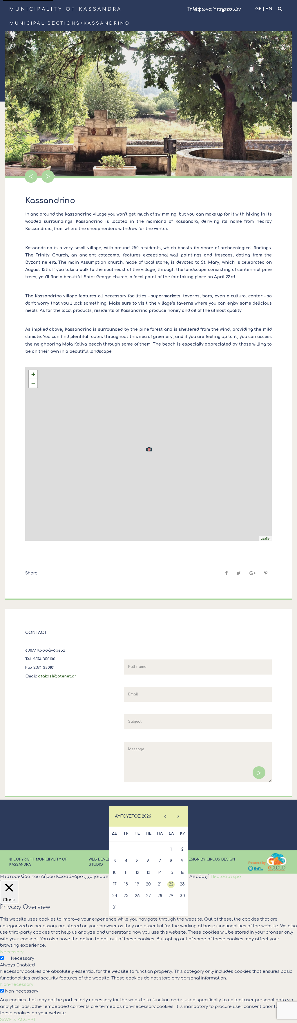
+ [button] (33, 374)
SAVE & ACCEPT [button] (18, 1019)
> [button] (48, 176)
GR (258, 8)
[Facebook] (226, 573)
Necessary (22, 958)
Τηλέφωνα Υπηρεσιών (214, 9)
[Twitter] (238, 573)
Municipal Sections (44, 23)
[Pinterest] (266, 573)
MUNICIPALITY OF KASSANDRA (65, 9)
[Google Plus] (252, 573)
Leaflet (265, 538)
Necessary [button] (11, 952)
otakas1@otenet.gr (57, 676)
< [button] (31, 176)
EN (268, 8)
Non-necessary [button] (16, 984)
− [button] (33, 383)
